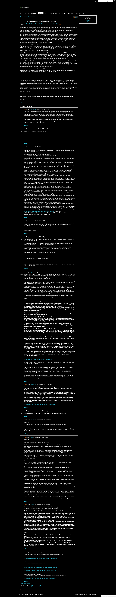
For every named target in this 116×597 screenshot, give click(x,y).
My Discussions (31, 16)
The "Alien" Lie (54, 23)
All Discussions (23, 16)
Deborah (32, 419)
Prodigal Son (34, 23)
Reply (26, 125)
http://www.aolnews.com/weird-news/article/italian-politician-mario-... (39, 211)
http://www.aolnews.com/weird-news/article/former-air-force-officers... (40, 561)
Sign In (95, 1)
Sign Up (92, 1)
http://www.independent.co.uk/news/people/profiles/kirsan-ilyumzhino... (40, 570)
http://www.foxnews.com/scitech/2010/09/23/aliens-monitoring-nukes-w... (40, 558)
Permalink (25, 109)
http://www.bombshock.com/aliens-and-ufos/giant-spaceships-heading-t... (41, 567)
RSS (20, 589)
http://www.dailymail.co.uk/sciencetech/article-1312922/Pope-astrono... (40, 404)
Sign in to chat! (105, 596)
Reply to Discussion (25, 583)
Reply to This (23, 102)
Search (114, 1)
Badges (77, 594)
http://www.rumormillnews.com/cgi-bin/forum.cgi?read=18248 (38, 359)
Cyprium (32, 272)
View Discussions (65, 23)
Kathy (32, 146)
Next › (41, 585)
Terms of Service (93, 594)
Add (76, 17)
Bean (32, 236)
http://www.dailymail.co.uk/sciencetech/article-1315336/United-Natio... (40, 578)
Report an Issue (83, 594)
